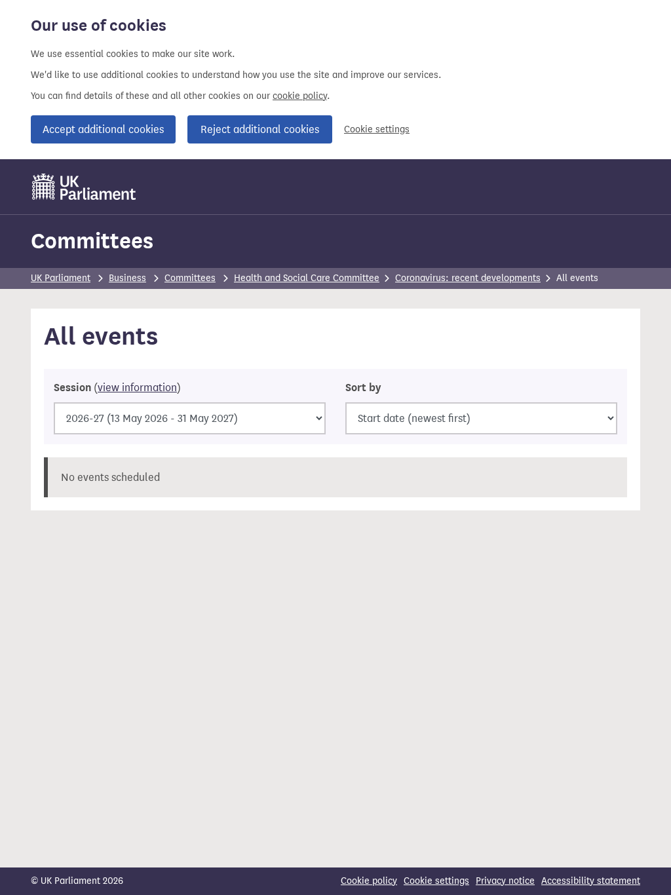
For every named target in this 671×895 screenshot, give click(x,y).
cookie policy (300, 96)
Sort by (363, 387)
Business (127, 278)
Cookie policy (369, 880)
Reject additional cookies (260, 129)
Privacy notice (505, 880)
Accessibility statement (590, 880)
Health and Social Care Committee (306, 278)
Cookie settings (377, 129)
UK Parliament (60, 278)
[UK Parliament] (84, 186)
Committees (92, 240)
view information (137, 387)
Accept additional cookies (103, 129)
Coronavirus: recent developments (468, 278)
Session (117, 387)
